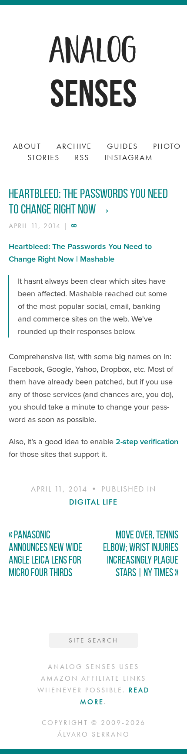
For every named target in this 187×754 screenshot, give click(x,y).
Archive (74, 146)
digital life (93, 502)
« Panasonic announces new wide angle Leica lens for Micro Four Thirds (45, 553)
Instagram (128, 157)
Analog (93, 47)
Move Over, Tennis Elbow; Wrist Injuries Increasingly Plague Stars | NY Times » (140, 553)
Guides (122, 146)
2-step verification (147, 441)
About (27, 146)
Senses (93, 93)
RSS (82, 157)
